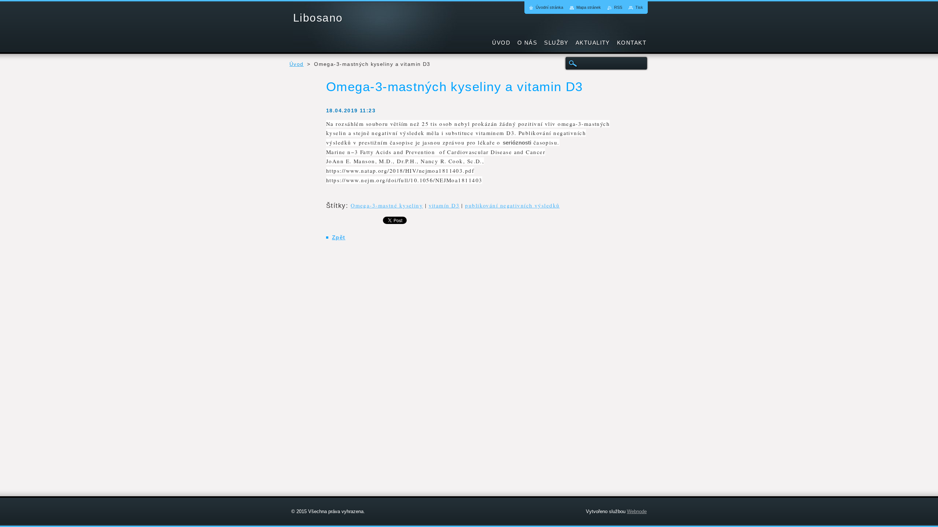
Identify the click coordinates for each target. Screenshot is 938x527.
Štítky (336, 205)
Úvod (296, 64)
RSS (618, 7)
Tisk (639, 7)
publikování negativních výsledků (512, 205)
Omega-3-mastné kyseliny (387, 205)
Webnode (637, 511)
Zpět (339, 237)
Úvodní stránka (549, 7)
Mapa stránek (588, 7)
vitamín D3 (444, 205)
